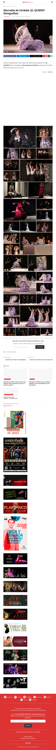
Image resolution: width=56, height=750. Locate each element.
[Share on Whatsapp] (49, 56)
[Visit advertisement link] (28, 100)
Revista (8, 6)
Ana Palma (7, 16)
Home (4, 6)
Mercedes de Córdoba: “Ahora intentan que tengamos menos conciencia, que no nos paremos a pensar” (14, 383)
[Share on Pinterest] (44, 56)
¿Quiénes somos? (28, 736)
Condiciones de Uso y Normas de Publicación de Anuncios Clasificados (28, 710)
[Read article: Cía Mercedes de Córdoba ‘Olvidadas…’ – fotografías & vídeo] (10, 392)
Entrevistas (7, 379)
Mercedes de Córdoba (11, 351)
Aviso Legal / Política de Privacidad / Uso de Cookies (28, 708)
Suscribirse (40, 347)
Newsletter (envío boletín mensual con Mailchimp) (28, 732)
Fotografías (27, 16)
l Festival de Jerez (18, 68)
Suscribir (28, 725)
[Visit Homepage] (28, 2)
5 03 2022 (14, 16)
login (8, 403)
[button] (19, 137)
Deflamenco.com (23, 746)
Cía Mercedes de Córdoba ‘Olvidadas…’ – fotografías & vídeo (10, 398)
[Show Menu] (4, 2)
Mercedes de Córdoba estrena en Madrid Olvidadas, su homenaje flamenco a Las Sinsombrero (39, 383)
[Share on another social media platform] (51, 56)
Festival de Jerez (14, 6)
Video (44, 72)
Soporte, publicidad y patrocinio (28, 738)
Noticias (32, 379)
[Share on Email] (46, 56)
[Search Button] (52, 2)
